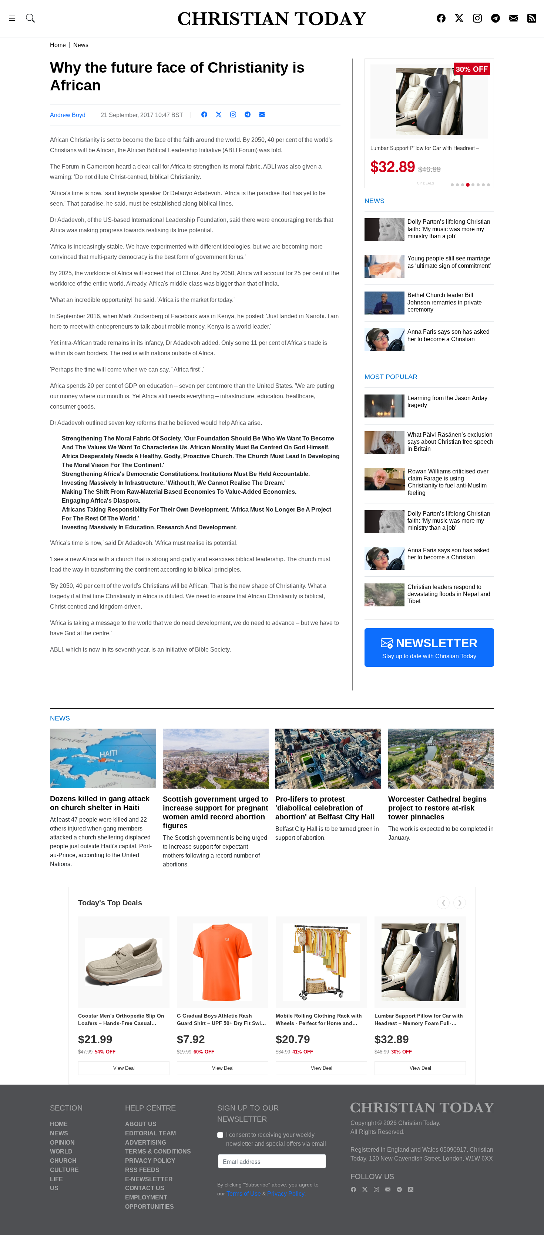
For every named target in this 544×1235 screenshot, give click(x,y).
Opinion (62, 1142)
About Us (141, 1124)
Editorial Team (150, 1133)
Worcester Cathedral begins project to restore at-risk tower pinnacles (437, 808)
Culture (64, 1170)
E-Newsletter (149, 1179)
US (54, 1188)
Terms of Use (243, 1194)
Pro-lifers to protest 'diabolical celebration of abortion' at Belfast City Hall (325, 808)
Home (58, 45)
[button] (12, 19)
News (80, 45)
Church (63, 1161)
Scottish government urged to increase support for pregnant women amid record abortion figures (215, 812)
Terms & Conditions (158, 1151)
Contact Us (144, 1188)
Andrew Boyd (67, 115)
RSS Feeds (142, 1170)
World (61, 1151)
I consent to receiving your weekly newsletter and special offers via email (276, 1139)
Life (56, 1179)
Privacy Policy (150, 1161)
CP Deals (425, 183)
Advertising (145, 1142)
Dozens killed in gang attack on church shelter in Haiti (100, 803)
